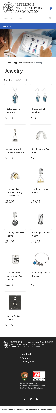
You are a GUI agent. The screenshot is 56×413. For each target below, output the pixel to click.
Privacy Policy (28, 361)
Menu (5, 26)
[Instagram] (24, 399)
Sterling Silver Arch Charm (41, 151)
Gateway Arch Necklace (13, 111)
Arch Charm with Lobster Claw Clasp (15, 151)
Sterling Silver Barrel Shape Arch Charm (14, 276)
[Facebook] (18, 399)
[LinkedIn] (31, 399)
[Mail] (37, 399)
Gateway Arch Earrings (39, 111)
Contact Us (27, 358)
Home (8, 62)
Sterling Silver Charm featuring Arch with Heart (14, 192)
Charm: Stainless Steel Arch (14, 318)
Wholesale (27, 354)
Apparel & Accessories (23, 62)
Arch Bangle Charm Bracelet (41, 274)
